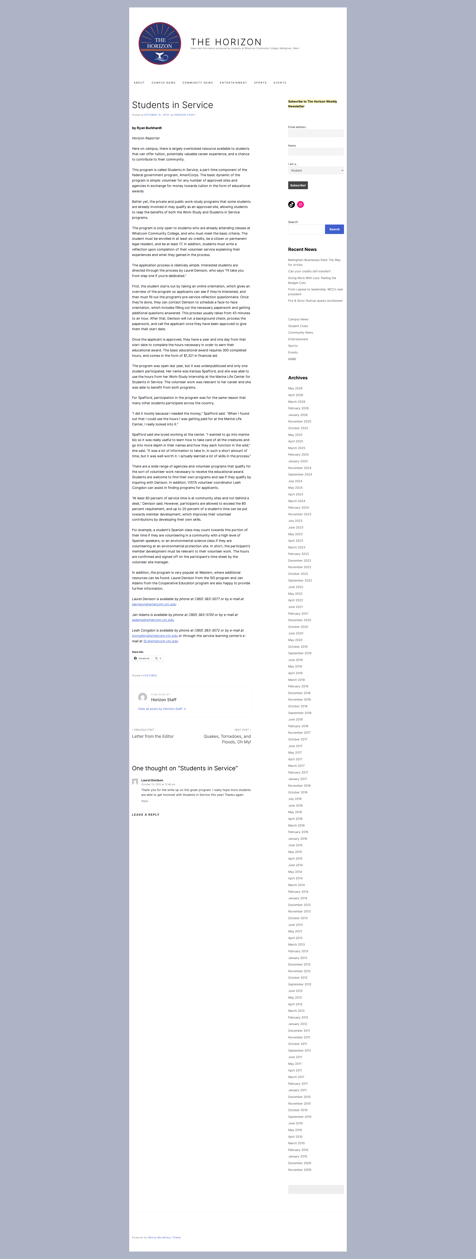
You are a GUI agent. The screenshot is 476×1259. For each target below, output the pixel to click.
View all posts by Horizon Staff (160, 709)
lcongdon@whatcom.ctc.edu (155, 636)
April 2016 (295, 819)
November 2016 (299, 785)
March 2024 (296, 501)
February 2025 (298, 454)
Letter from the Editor (153, 733)
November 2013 (299, 911)
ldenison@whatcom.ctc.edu (154, 604)
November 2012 (299, 971)
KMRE (292, 359)
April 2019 (295, 673)
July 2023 (295, 521)
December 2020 (299, 620)
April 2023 (295, 540)
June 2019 (295, 660)
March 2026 (296, 401)
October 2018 (298, 706)
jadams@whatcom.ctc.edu (153, 620)
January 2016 (297, 838)
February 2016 (298, 832)
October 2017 (297, 739)
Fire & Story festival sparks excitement (315, 300)
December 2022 (299, 560)
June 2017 (295, 746)
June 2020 (295, 633)
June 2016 (295, 805)
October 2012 (298, 977)
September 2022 (300, 580)
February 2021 (298, 613)
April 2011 (295, 1070)
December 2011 (299, 1030)
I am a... (293, 164)
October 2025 (298, 428)
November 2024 (299, 468)
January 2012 (297, 1024)
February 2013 (298, 951)
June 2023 (295, 527)
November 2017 (299, 732)
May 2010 (295, 1130)
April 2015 (295, 858)
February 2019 (298, 686)
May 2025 (295, 435)
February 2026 (298, 408)
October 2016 (298, 792)
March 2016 (296, 825)
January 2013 (297, 958)
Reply (144, 801)
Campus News (164, 82)
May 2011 (294, 1064)
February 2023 (298, 554)
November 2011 (299, 1037)
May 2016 (295, 812)
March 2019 (296, 680)
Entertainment (233, 82)
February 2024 (298, 507)
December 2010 (299, 1097)
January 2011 (297, 1090)
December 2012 (299, 964)
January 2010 (297, 1156)
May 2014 (295, 872)
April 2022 (295, 600)
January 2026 (298, 415)
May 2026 (295, 388)
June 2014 (295, 865)
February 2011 (298, 1083)
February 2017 (298, 772)
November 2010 (299, 1103)
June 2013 (295, 925)
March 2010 (296, 1143)
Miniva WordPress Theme (164, 1237)
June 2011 (295, 1057)
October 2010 (298, 1110)
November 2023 (299, 514)
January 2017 (297, 779)
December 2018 (299, 693)
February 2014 (298, 891)
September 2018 (299, 713)
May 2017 (295, 752)
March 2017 (296, 766)
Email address (297, 127)
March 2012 (296, 1011)
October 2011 (297, 1044)
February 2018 (298, 726)
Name (292, 145)
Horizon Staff (184, 114)
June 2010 (295, 1123)
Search (293, 222)
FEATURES (150, 675)
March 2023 (296, 547)
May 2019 (295, 666)
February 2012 (298, 1017)
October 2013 (298, 918)
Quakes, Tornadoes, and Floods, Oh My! (227, 736)
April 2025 (295, 441)
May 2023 (295, 534)
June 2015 (295, 845)
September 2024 (300, 474)
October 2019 (298, 646)
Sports (260, 82)
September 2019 (299, 653)
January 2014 (297, 898)
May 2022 (295, 593)
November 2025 (299, 421)
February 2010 (298, 1150)
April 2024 (295, 494)
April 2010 (295, 1136)
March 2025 (296, 448)
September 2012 (299, 984)
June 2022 (295, 587)
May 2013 (295, 931)
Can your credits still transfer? (309, 271)
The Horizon (226, 42)
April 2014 (295, 878)
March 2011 (296, 1077)
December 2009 (299, 1163)
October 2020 (298, 627)
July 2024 (295, 481)
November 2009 (299, 1170)
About (139, 82)
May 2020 (295, 640)
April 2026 (295, 395)
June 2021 (295, 607)
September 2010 (299, 1117)
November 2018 (299, 699)
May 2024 (295, 487)
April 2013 (295, 938)
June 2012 (295, 991)
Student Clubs (298, 326)
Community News (198, 82)
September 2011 (299, 1050)
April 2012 (295, 1004)
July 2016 (295, 799)
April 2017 (295, 759)
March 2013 (296, 944)
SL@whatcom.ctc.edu (160, 641)
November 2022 (299, 567)
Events (280, 82)
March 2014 (296, 885)
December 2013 (299, 905)
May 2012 (295, 997)
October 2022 (298, 574)
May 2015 (295, 852)
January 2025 (298, 461)
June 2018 (295, 719)
